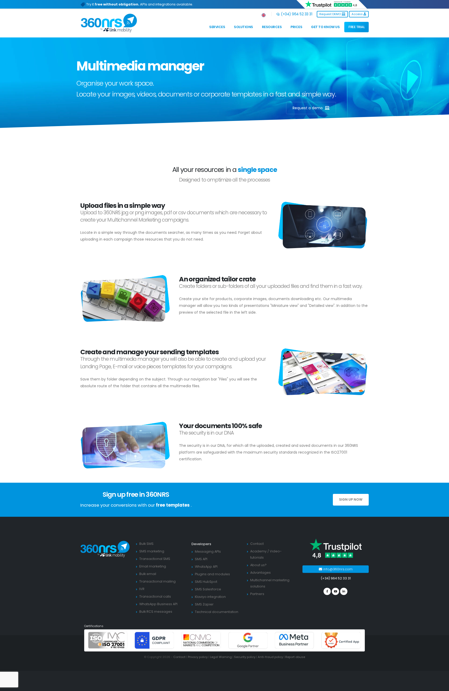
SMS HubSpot (206, 581)
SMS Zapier (204, 604)
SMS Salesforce (208, 589)
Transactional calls (155, 596)
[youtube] (335, 591)
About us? (258, 565)
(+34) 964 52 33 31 (296, 14)
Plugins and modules (212, 574)
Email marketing (152, 566)
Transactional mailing (157, 581)
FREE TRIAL (356, 26)
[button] (264, 14)
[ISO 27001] (107, 640)
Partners (257, 594)
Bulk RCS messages (155, 611)
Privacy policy (198, 657)
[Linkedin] (343, 591)
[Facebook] (327, 591)
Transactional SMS (154, 559)
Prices (296, 26)
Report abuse (295, 657)
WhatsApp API (206, 566)
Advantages (260, 572)
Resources (272, 26)
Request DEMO (330, 14)
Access (358, 14)
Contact (257, 543)
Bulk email (147, 574)
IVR (141, 589)
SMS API (201, 559)
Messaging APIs (208, 551)
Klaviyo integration (210, 597)
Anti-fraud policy (270, 657)
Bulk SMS (146, 543)
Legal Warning (221, 657)
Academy (258, 551)
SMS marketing (151, 551)
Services (217, 26)
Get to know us (325, 26)
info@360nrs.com (337, 569)
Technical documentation (216, 612)
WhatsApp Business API (158, 604)
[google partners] (247, 640)
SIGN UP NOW (350, 499)
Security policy (244, 657)
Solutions (243, 26)
